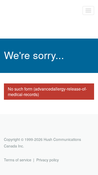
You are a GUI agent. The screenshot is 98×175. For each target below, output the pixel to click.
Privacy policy (47, 159)
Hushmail (24, 130)
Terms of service (17, 159)
